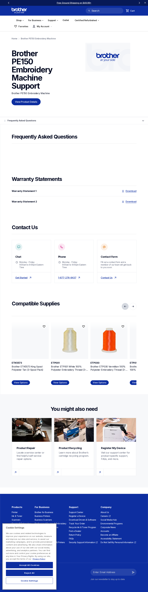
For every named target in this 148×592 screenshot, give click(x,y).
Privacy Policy (39, 559)
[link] (74, 3)
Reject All (29, 573)
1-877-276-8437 (67, 277)
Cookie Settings (29, 581)
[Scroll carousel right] (139, 3)
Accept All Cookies (29, 565)
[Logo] (19, 11)
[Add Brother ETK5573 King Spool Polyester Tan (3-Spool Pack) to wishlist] (44, 326)
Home (14, 38)
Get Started (21, 277)
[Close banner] (145, 2)
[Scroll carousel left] (9, 3)
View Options (21, 382)
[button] (133, 572)
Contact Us (106, 277)
